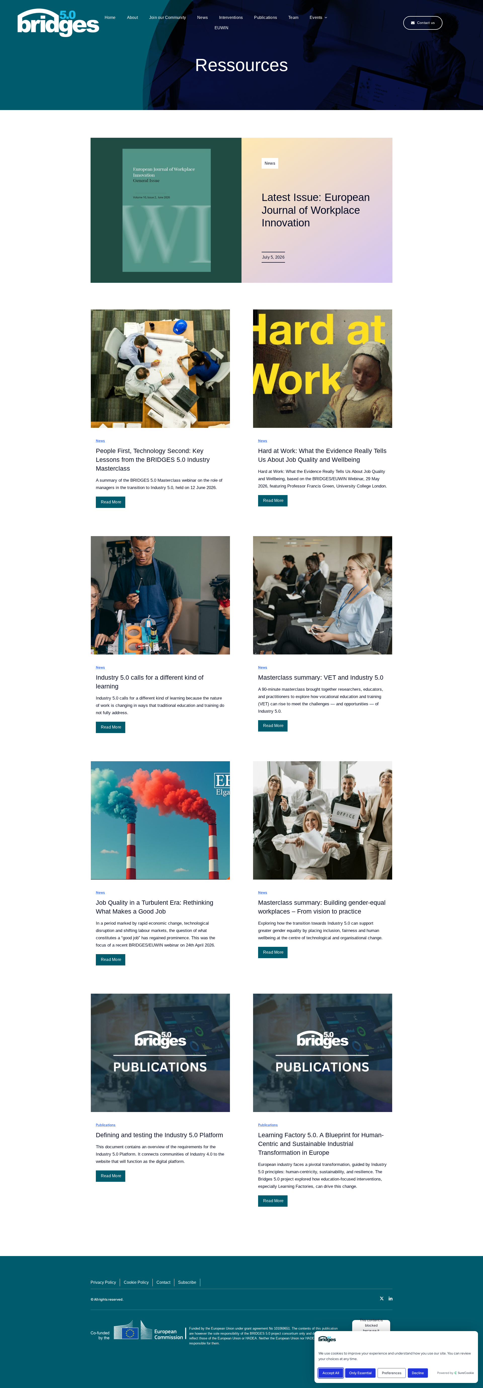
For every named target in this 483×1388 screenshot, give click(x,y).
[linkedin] (390, 1298)
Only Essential (360, 1373)
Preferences (391, 1373)
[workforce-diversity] (58, 10)
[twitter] (382, 1298)
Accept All (331, 1373)
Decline (418, 1373)
